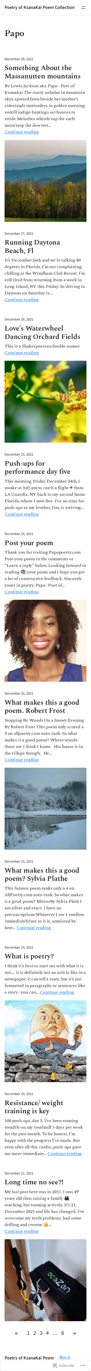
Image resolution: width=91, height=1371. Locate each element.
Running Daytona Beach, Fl (32, 247)
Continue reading (22, 132)
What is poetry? (29, 956)
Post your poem (29, 543)
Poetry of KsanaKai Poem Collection (40, 7)
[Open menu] (83, 8)
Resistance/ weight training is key (34, 1107)
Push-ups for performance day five (38, 468)
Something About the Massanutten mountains (43, 72)
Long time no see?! (34, 1182)
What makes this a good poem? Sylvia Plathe (42, 875)
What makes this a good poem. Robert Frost (42, 707)
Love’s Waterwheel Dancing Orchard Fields (42, 333)
